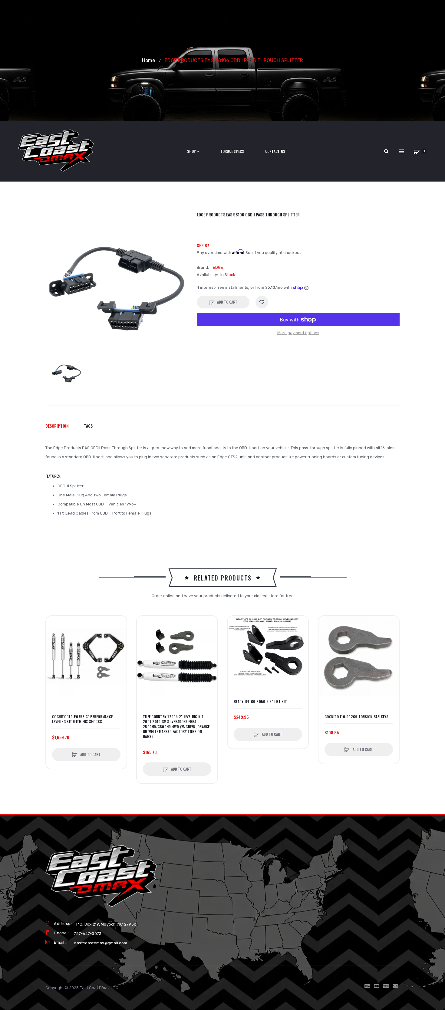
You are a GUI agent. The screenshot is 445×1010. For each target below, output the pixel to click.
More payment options (298, 333)
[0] (416, 151)
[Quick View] (53, 646)
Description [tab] (57, 426)
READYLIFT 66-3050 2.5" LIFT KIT (260, 701)
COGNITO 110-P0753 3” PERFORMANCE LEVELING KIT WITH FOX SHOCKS (82, 719)
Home (148, 60)
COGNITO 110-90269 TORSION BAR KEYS (357, 716)
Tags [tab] (88, 426)
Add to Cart (226, 301)
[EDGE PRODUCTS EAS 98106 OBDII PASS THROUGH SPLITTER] (66, 372)
